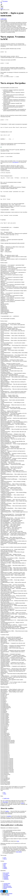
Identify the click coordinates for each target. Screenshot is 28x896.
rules (18, 841)
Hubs (4, 865)
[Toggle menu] (1, 1)
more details (18, 851)
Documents (5, 876)
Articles (5, 863)
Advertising (5, 884)
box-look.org (15, 162)
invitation (9, 816)
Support (10, 893)
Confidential (6, 879)
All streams (5, 1)
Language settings (4, 893)
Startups (5, 888)
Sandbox (7, 811)
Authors (5, 867)
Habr (8, 894)
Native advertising (7, 886)
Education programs (7, 887)
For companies (6, 875)
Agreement (5, 877)
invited (22, 803)
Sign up (5, 858)
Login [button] (2, 8)
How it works (6, 872)
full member (5, 801)
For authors (5, 874)
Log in (4, 857)
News (4, 864)
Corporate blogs (6, 883)
